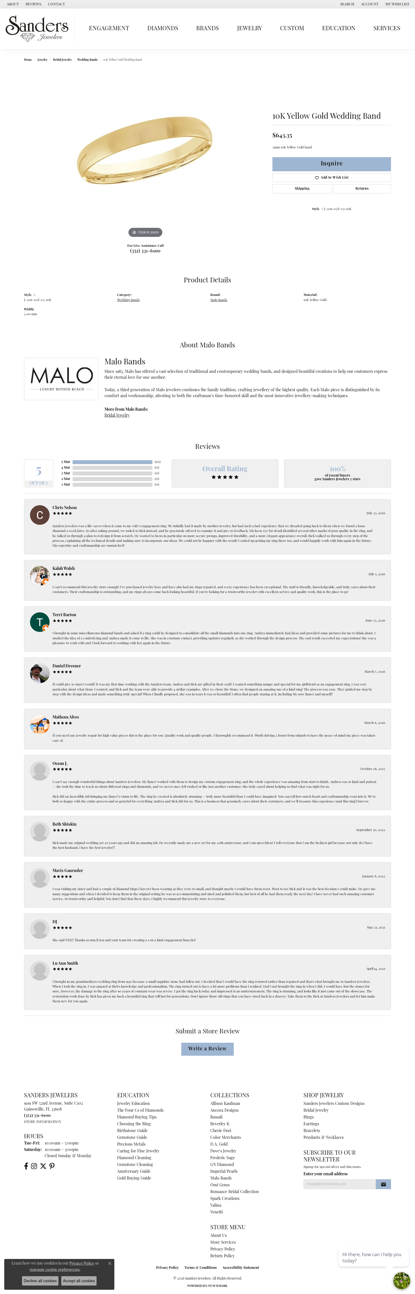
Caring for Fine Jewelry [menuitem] (138, 1151)
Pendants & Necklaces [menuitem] (323, 1138)
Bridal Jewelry (62, 60)
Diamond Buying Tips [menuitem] (136, 1117)
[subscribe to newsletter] (383, 1184)
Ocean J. (60, 764)
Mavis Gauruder (68, 871)
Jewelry (249, 29)
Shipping (302, 189)
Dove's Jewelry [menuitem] (223, 1151)
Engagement (109, 29)
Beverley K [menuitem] (219, 1124)
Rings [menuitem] (308, 1117)
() (158, 462)
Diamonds (162, 29)
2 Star (65, 479)
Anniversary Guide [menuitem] (133, 1172)
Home (28, 60)
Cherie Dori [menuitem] (220, 1131)
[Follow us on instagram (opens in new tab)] (34, 1166)
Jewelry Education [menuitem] (133, 1104)
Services (387, 29)
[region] (145, 154)
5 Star (65, 462)
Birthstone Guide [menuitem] (132, 1131)
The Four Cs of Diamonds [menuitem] (140, 1111)
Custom (292, 29)
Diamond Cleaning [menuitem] (134, 1158)
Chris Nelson (65, 508)
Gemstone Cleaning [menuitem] (135, 1165)
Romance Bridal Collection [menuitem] (234, 1192)
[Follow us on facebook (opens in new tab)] (26, 1166)
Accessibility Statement (240, 1268)
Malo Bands (218, 300)
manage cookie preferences (55, 1269)
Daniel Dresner (67, 666)
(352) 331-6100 (145, 251)
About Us (218, 1236)
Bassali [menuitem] (216, 1117)
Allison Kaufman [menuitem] (225, 1104)
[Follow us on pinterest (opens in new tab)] (51, 1166)
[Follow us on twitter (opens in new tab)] (43, 1166)
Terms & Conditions (200, 1268)
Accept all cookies (79, 1280)
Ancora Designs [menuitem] (224, 1111)
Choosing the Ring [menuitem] (134, 1124)
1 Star (66, 484)
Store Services (223, 1243)
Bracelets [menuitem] (311, 1131)
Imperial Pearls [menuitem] (223, 1172)
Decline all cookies (40, 1280)
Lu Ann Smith (65, 964)
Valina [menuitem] (215, 1206)
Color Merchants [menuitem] (225, 1138)
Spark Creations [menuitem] (224, 1199)
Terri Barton (64, 615)
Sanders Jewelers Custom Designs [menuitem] (333, 1104)
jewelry (42, 60)
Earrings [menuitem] (311, 1124)
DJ (55, 922)
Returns (362, 189)
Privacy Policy (222, 1249)
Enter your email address (325, 1174)
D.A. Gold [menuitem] (219, 1144)
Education (338, 29)
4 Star (65, 467)
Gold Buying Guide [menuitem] (134, 1178)
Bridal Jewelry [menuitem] (316, 1111)
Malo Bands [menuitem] (220, 1178)
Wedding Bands (87, 60)
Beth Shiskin (65, 825)
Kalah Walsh (64, 569)
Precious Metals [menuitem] (131, 1144)
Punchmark (217, 1286)
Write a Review (207, 1049)
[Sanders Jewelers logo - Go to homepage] (38, 29)
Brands (207, 29)
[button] (346, 4)
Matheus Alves (66, 717)
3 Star (65, 473)
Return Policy (222, 1256)
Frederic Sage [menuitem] (222, 1158)
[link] (12, 4)
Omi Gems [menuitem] (220, 1185)
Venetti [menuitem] (216, 1212)
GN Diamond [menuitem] (222, 1165)
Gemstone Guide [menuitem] (132, 1138)
